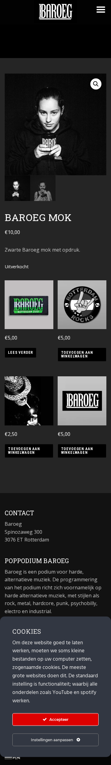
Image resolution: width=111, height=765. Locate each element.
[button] (95, 84)
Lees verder (20, 352)
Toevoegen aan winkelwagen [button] (77, 354)
